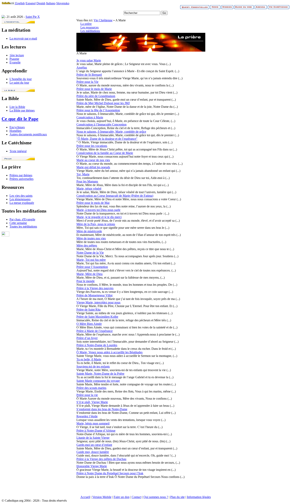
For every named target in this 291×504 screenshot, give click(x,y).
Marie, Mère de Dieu (89, 274)
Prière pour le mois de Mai (92, 202)
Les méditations (90, 31)
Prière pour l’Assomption (92, 267)
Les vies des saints (21, 195)
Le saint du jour (19, 82)
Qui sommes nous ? (156, 497)
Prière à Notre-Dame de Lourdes (96, 345)
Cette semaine (18, 223)
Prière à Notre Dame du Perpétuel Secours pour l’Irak (109, 473)
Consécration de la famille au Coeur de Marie (104, 153)
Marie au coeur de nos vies (93, 160)
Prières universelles (21, 179)
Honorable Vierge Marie (91, 466)
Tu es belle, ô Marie (88, 359)
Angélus (81, 67)
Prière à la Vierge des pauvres (94, 288)
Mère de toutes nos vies (91, 238)
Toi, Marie (82, 174)
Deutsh (40, 3)
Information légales (199, 497)
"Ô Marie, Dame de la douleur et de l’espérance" (106, 138)
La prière (86, 24)
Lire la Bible (17, 107)
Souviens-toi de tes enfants (93, 366)
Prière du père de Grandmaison (95, 96)
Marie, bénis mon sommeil (92, 423)
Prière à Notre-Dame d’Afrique (95, 430)
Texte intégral (18, 151)
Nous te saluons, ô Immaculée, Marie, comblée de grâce (111, 131)
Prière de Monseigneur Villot (94, 295)
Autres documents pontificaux (28, 134)
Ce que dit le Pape (20, 118)
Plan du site (177, 497)
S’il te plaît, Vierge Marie (92, 402)
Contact (136, 497)
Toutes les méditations (23, 226)
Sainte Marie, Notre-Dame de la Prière (100, 373)
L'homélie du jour (21, 79)
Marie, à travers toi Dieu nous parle (98, 210)
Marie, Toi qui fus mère (91, 259)
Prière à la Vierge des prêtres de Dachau (101, 459)
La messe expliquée (22, 202)
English (20, 3)
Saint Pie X (33, 16)
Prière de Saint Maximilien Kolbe (97, 316)
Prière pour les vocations (91, 146)
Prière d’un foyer (87, 338)
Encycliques (17, 127)
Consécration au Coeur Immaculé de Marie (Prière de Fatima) (114, 195)
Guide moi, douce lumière (92, 452)
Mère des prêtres (86, 245)
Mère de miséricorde (89, 231)
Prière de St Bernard (89, 74)
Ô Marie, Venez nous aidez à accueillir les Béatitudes (109, 352)
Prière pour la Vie (87, 81)
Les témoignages (20, 199)
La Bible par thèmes (22, 110)
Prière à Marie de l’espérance (94, 331)
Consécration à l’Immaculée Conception (101, 124)
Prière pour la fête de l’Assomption (98, 110)
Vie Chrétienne (103, 20)
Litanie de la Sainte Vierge (92, 437)
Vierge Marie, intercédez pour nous (98, 302)
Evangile (15, 62)
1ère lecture (17, 55)
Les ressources (89, 27)
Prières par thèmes (21, 175)
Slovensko (62, 3)
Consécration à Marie (89, 117)
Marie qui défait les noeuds (93, 167)
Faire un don (121, 497)
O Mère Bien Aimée (89, 323)
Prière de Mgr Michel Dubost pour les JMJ (103, 103)
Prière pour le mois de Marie (94, 89)
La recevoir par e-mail (23, 38)
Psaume (14, 59)
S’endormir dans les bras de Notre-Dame (101, 409)
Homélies (15, 130)
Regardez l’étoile (87, 416)
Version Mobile (101, 497)
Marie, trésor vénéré (88, 188)
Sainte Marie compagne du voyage (98, 380)
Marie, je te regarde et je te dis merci (99, 217)
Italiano (50, 3)
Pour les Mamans (87, 181)
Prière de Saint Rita (88, 309)
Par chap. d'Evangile (22, 219)
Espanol (31, 3)
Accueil (85, 497)
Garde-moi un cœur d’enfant (94, 444)
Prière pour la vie (87, 395)
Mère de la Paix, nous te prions (95, 224)
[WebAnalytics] (5, 235)
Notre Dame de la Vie (90, 252)
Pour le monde (85, 281)
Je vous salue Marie (88, 60)
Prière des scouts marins (91, 388)
